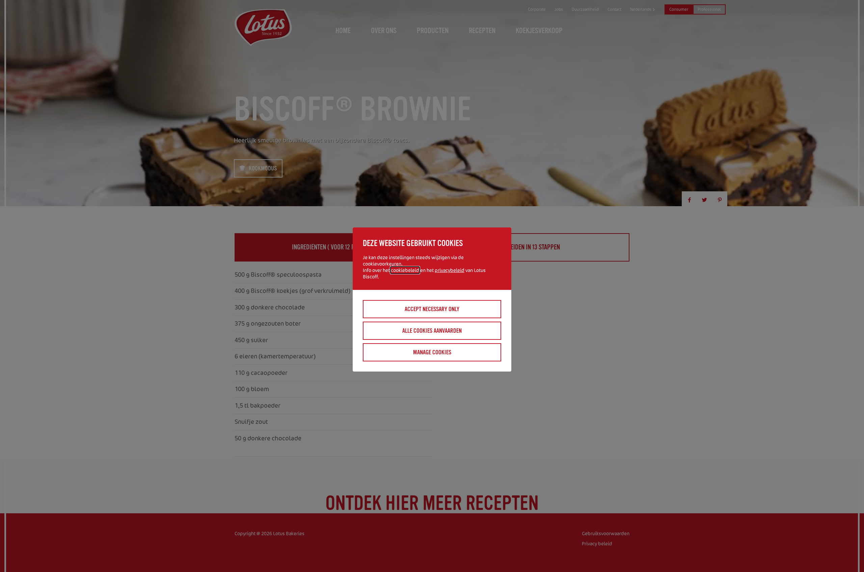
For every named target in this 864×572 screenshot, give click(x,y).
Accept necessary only (432, 309)
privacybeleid (449, 270)
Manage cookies (432, 352)
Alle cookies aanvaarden (432, 330)
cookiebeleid (405, 270)
